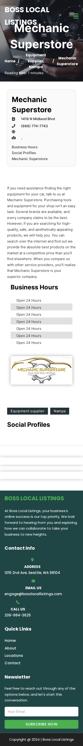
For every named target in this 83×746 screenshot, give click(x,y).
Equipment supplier (27, 411)
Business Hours (25, 147)
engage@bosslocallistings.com (33, 593)
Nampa (36, 66)
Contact (13, 663)
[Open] (75, 16)
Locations (14, 655)
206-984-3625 (18, 615)
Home (10, 61)
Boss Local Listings (27, 15)
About (10, 648)
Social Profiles (24, 153)
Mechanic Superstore (30, 159)
